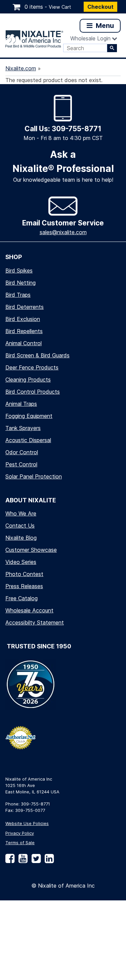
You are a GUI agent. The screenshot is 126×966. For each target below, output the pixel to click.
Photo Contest (24, 574)
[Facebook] (9, 860)
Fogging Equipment (28, 416)
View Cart (60, 7)
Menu (104, 26)
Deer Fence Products (31, 367)
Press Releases (24, 586)
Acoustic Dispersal (28, 440)
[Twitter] (35, 860)
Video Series (20, 562)
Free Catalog (21, 598)
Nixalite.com (20, 68)
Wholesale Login (90, 38)
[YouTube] (22, 860)
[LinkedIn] (48, 860)
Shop (13, 256)
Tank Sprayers (23, 428)
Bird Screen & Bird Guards (37, 355)
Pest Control (21, 464)
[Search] (112, 48)
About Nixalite (30, 500)
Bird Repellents (24, 331)
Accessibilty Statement (34, 622)
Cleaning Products (28, 379)
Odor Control (21, 452)
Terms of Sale (20, 842)
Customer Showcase (31, 549)
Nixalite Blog (21, 537)
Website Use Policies (27, 823)
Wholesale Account (29, 610)
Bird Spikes (19, 270)
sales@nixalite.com (63, 232)
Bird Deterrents (24, 306)
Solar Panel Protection (33, 476)
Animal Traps (21, 403)
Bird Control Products (32, 391)
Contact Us (20, 525)
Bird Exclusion (22, 319)
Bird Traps (18, 294)
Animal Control (23, 343)
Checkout (100, 6)
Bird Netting (20, 282)
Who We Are (20, 513)
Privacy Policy (19, 833)
